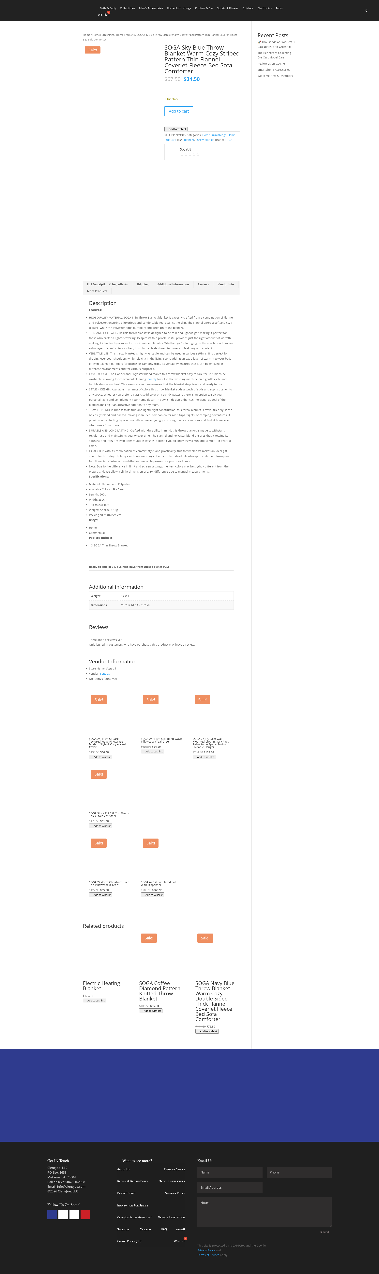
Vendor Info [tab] (226, 284)
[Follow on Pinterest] (85, 1214)
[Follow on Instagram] (74, 1214)
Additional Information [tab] (173, 284)
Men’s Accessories (151, 8)
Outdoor (247, 8)
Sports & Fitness (227, 8)
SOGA (228, 140)
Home (86, 35)
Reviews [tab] (203, 284)
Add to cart (179, 111)
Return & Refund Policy (132, 1181)
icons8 (180, 1229)
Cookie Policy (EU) (129, 1241)
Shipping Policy (175, 1193)
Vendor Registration (171, 1217)
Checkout (146, 1229)
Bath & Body (108, 8)
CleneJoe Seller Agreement (134, 1217)
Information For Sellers (132, 1205)
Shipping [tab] (142, 284)
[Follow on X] (63, 1214)
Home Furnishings (179, 8)
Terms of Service (174, 1169)
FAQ (164, 1229)
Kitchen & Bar (204, 8)
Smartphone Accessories (274, 69)
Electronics (264, 8)
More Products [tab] (97, 291)
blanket (189, 140)
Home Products (125, 35)
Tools (279, 8)
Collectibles (127, 8)
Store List (123, 1229)
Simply (152, 379)
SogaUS (105, 673)
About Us (123, 1169)
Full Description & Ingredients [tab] (107, 284)
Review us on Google (271, 63)
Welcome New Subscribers (275, 76)
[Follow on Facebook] (52, 1214)
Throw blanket (204, 140)
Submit (324, 1232)
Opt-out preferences (172, 1181)
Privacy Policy (126, 1193)
